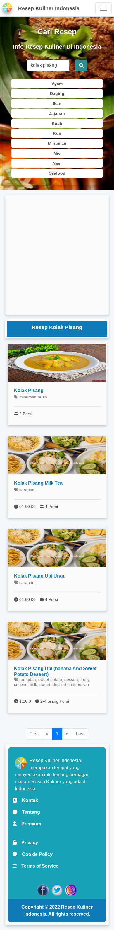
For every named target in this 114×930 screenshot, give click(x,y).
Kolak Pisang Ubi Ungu (40, 575)
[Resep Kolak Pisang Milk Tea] (57, 455)
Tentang (28, 812)
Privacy (27, 842)
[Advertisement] (57, 254)
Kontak (27, 800)
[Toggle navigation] (103, 8)
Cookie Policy (35, 854)
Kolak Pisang (29, 390)
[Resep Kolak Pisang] (57, 363)
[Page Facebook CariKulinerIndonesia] (43, 889)
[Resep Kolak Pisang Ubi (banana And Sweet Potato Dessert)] (57, 641)
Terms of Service (37, 865)
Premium (29, 823)
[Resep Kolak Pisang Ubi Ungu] (57, 548)
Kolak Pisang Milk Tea (38, 483)
